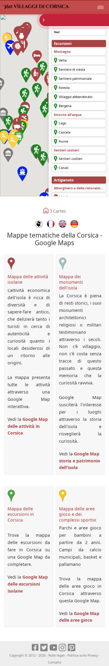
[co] (39, 224)
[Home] (46, 211)
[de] (74, 224)
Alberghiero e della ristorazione (79, 188)
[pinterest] (72, 648)
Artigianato (64, 180)
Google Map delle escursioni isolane (28, 584)
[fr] (50, 224)
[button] (22, 174)
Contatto (54, 662)
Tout (57, 32)
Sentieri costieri (66, 150)
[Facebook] (35, 648)
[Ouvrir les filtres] (74, 20)
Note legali (56, 655)
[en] (62, 224)
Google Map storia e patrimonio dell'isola (79, 461)
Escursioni (62, 43)
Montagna (62, 51)
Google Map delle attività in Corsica (28, 426)
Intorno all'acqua (67, 115)
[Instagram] (63, 648)
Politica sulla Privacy (83, 655)
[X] (44, 648)
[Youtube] (53, 648)
